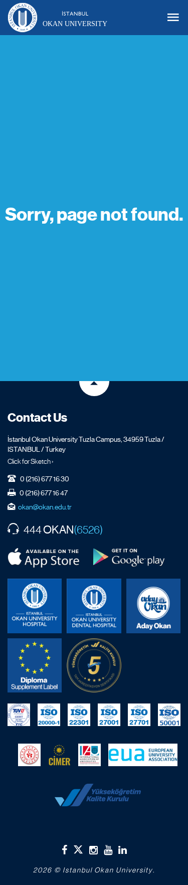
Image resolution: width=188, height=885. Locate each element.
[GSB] (29, 755)
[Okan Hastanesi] (35, 606)
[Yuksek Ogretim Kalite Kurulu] (94, 665)
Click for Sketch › (31, 461)
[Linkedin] (122, 850)
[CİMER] (59, 755)
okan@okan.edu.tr (45, 507)
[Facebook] (64, 850)
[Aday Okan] (153, 606)
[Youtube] (108, 850)
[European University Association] (143, 755)
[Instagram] (93, 850)
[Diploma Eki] (35, 665)
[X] (78, 847)
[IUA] (89, 755)
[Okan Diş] (94, 606)
